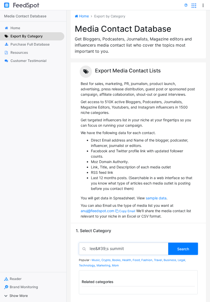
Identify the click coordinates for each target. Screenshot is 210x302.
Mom (115, 265)
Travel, (159, 260)
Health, (127, 260)
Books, (117, 260)
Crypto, (106, 260)
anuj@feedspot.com (97, 211)
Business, (171, 260)
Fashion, (147, 260)
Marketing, (104, 265)
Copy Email (126, 211)
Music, (96, 260)
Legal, (182, 260)
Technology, (88, 265)
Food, (137, 260)
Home (83, 16)
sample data (156, 198)
